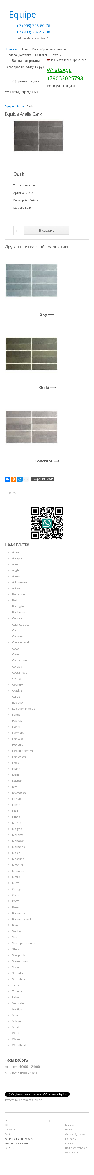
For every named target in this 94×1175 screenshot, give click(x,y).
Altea (15, 552)
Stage (16, 967)
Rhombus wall (21, 919)
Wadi (15, 1033)
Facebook (10, 1129)
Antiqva (17, 558)
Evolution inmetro (23, 709)
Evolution (18, 702)
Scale (15, 937)
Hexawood (19, 757)
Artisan (17, 588)
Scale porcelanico (24, 943)
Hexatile (17, 744)
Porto (15, 901)
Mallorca (18, 835)
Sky (43, 314)
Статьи (56, 55)
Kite (14, 787)
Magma (17, 829)
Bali (14, 600)
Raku (15, 907)
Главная (12, 49)
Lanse (16, 805)
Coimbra (17, 654)
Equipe (9, 106)
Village (16, 1021)
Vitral (15, 1027)
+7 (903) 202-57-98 (33, 32)
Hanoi (16, 727)
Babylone (18, 594)
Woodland (19, 1045)
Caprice (17, 618)
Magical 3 (18, 823)
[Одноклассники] (13, 479)
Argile (20, 106)
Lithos (16, 817)
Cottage (17, 678)
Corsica (17, 666)
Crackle (17, 690)
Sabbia (17, 931)
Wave (16, 1039)
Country (17, 685)
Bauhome (18, 612)
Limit (15, 811)
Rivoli (15, 925)
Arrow (16, 576)
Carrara (17, 630)
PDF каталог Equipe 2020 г (68, 60)
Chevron (18, 636)
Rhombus (18, 913)
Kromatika (19, 793)
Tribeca (17, 991)
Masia (16, 853)
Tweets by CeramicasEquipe (23, 1100)
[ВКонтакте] (7, 479)
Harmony (18, 733)
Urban (16, 997)
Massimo (18, 859)
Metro (16, 877)
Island (16, 769)
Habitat (17, 720)
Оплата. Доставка (18, 55)
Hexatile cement (23, 751)
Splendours (20, 961)
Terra (15, 985)
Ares (15, 564)
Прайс (25, 49)
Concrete (44, 461)
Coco (15, 648)
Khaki (43, 387)
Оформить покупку (25, 81)
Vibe (15, 1015)
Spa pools (19, 955)
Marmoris (18, 847)
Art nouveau (20, 582)
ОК (6, 1125)
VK (6, 1120)
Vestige (17, 1009)
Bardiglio (18, 606)
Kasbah (17, 781)
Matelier (17, 865)
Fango (16, 715)
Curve (16, 696)
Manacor (18, 841)
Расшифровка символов (49, 49)
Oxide (16, 895)
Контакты (41, 55)
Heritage (18, 739)
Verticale (18, 1003)
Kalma (16, 775)
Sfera (16, 949)
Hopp (15, 763)
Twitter (8, 1134)
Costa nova (19, 672)
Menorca (18, 871)
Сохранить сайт (42, 479)
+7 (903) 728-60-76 (33, 25)
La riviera (18, 799)
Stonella (17, 973)
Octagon (17, 889)
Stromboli (18, 979)
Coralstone (19, 660)
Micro (15, 883)
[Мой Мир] (20, 479)
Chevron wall (21, 642)
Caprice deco (21, 624)
